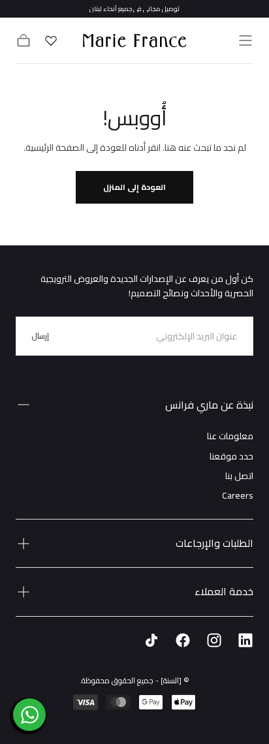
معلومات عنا (230, 436)
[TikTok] (151, 640)
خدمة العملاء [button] (224, 591)
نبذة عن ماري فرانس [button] (209, 404)
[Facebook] (182, 640)
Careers (237, 495)
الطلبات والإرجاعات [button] (214, 543)
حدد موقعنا (231, 456)
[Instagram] (214, 640)
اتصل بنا (239, 476)
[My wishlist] (51, 40)
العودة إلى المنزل (134, 186)
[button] (245, 40)
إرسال (40, 335)
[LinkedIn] (245, 640)
